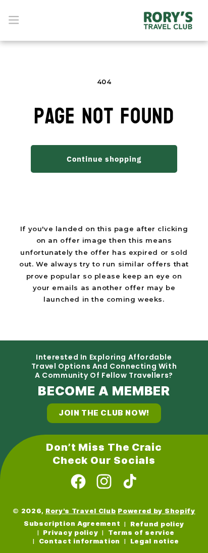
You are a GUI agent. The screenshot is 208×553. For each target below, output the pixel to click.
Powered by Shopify (156, 511)
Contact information (79, 541)
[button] (14, 20)
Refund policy (157, 524)
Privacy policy (70, 532)
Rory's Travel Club (80, 511)
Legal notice (154, 541)
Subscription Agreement (72, 523)
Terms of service (141, 532)
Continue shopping (104, 159)
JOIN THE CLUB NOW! (104, 413)
